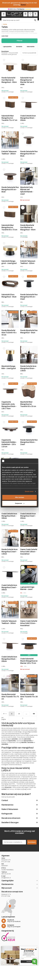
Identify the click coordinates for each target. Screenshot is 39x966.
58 (34, 713)
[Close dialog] (37, 947)
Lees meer (4, 36)
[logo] (14, 14)
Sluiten (23, 5)
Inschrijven (32, 842)
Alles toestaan (19, 497)
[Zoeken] (35, 20)
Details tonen (29, 491)
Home (5, 24)
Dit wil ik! (29, 961)
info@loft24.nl (6, 878)
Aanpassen (18, 503)
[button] (4, 60)
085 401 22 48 (6, 874)
